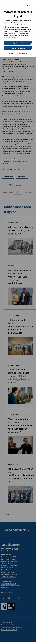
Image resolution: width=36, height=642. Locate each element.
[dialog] (18, 28)
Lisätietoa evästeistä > (11, 37)
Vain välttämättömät (18, 48)
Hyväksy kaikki (18, 43)
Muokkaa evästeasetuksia (18, 53)
